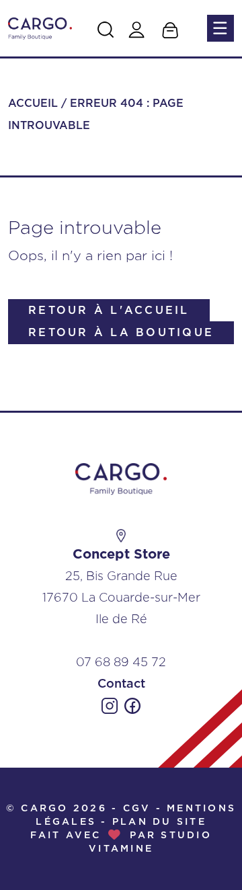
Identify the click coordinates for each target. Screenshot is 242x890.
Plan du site (159, 822)
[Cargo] (40, 27)
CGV (137, 808)
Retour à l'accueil (109, 310)
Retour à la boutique (121, 332)
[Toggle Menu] (219, 28)
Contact (121, 684)
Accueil (33, 103)
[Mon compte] (136, 30)
